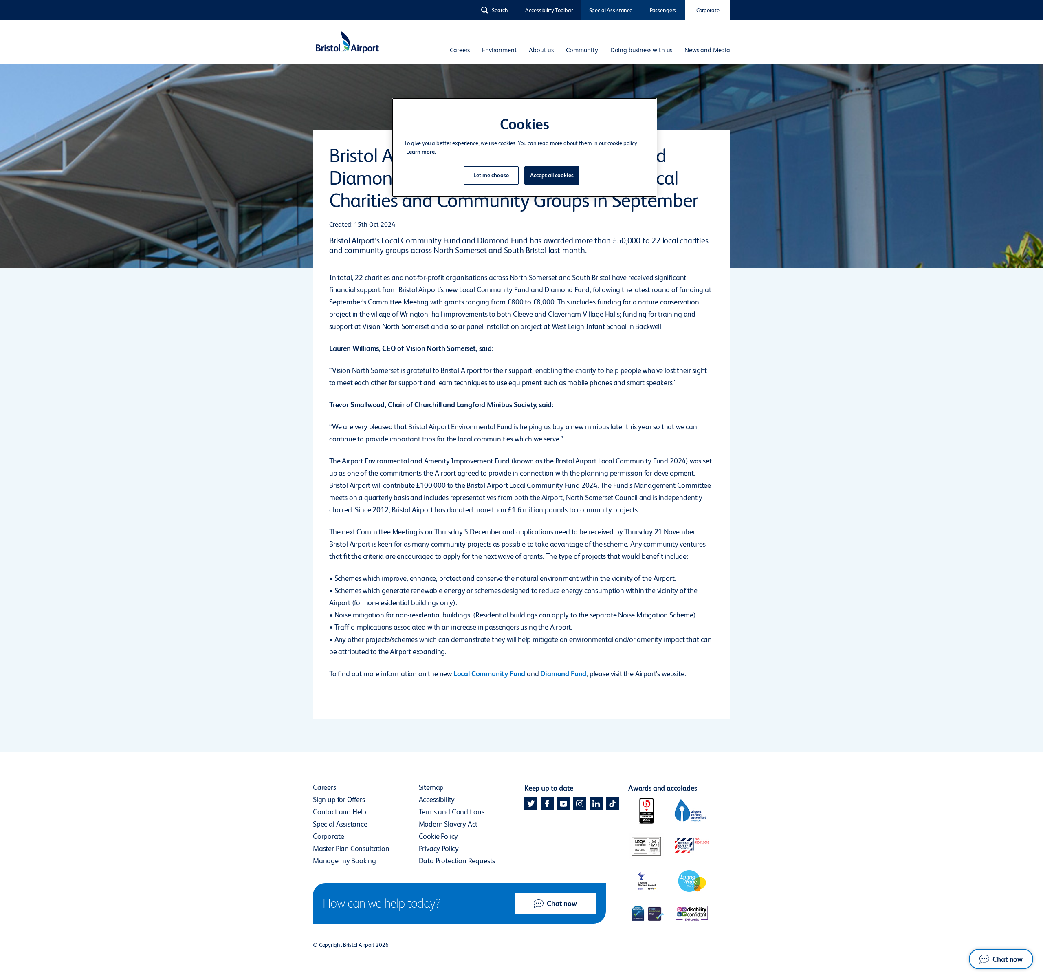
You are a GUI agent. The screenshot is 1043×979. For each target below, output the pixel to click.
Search (500, 10)
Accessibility (437, 799)
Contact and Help (339, 811)
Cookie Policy (438, 836)
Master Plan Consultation (351, 848)
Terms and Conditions (451, 811)
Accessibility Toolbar (548, 10)
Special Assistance (610, 10)
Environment (499, 50)
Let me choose (491, 175)
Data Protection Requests (457, 860)
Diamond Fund (563, 673)
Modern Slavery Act (448, 824)
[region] (524, 147)
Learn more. (421, 151)
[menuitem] (460, 50)
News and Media (707, 50)
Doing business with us (641, 50)
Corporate (708, 10)
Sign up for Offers (339, 799)
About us (541, 50)
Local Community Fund (489, 673)
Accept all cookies (552, 175)
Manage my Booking (344, 860)
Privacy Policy (439, 848)
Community (582, 50)
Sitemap (431, 787)
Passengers (663, 10)
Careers (460, 50)
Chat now (562, 903)
